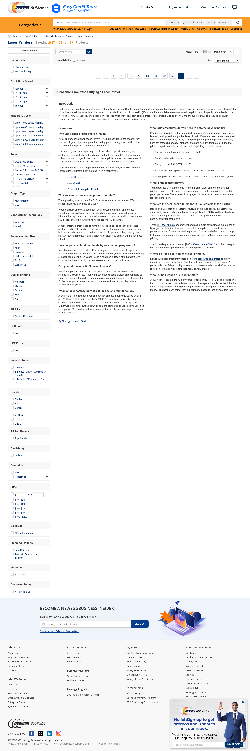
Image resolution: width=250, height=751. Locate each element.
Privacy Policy (41, 743)
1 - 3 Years (20, 574)
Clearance (202, 28)
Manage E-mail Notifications (140, 679)
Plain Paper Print (24, 256)
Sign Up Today (234, 744)
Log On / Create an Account (140, 653)
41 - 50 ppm (21, 101)
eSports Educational (196, 696)
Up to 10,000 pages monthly (30, 135)
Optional (19, 290)
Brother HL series (75, 177)
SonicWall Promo (219, 28)
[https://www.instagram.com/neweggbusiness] (58, 733)
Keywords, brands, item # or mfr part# (88, 22)
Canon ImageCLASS (204, 244)
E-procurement (193, 679)
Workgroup (20, 264)
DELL (18, 423)
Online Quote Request (197, 683)
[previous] (106, 76)
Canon (18, 407)
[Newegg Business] (27, 723)
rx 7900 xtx (224, 22)
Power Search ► (29, 50)
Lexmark (19, 419)
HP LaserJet (21, 183)
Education (13, 684)
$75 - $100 (20, 512)
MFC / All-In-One (24, 243)
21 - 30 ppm (21, 92)
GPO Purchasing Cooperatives (142, 702)
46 (114, 75)
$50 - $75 (20, 508)
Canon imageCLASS (26, 174)
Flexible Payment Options (199, 657)
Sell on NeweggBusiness (79, 676)
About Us (13, 653)
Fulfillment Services (77, 680)
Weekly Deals (188, 28)
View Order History (136, 661)
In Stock (19, 455)
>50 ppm (19, 105)
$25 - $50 (20, 503)
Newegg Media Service (197, 692)
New (17, 472)
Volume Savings (23, 71)
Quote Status (133, 666)
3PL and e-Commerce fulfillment (83, 694)
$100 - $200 (21, 516)
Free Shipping (22, 550)
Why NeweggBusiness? (19, 657)
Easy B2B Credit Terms (121, 28)
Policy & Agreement (18, 743)
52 (164, 75)
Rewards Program (195, 670)
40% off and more (24, 533)
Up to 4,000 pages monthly (29, 127)
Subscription (192, 687)
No (16, 298)
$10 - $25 (20, 499)
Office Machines (52, 36)
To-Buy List (191, 661)
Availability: (65, 60)
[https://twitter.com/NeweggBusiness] (40, 733)
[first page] (98, 76)
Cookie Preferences (109, 743)
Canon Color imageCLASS (29, 170)
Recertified (20, 476)
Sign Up (140, 624)
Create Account (151, 7)
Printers (69, 36)
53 (172, 75)
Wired (18, 226)
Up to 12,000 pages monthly (30, 139)
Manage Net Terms (136, 670)
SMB (17, 260)
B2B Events (141, 28)
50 (147, 75)
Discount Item (22, 67)
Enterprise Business (18, 702)
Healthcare (13, 689)
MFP (17, 247)
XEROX (19, 415)
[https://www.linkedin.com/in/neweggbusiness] (49, 733)
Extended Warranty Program (141, 697)
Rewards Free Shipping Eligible (27, 556)
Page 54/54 (220, 51)
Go (89, 51)
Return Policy (74, 661)
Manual (19, 286)
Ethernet (19, 367)
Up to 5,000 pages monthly (29, 131)
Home (15, 36)
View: (188, 51)
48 (130, 75)
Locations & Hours (17, 666)
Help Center (73, 657)
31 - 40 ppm (21, 97)
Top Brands (21, 438)
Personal (19, 252)
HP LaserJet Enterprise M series (83, 189)
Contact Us (236, 28)
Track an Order (134, 657)
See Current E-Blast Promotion (59, 631)
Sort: (210, 60)
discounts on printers (209, 258)
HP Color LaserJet (24, 178)
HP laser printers (166, 224)
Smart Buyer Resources (20, 661)
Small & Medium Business (21, 697)
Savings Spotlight (194, 666)
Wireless (19, 222)
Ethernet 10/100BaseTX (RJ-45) (30, 380)
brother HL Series (24, 161)
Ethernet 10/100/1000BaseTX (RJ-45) (30, 373)
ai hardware (172, 22)
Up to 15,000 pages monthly (30, 144)
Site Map (190, 674)
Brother (19, 399)
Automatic (20, 281)
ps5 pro (211, 22)
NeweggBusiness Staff (74, 321)
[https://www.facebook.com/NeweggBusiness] (31, 733)
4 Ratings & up (23, 591)
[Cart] (234, 7)
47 (122, 75)
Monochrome (22, 200)
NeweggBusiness (24, 316)
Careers (12, 670)
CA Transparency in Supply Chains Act (73, 743)
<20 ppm (19, 88)
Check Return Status (136, 674)
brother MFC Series (25, 166)
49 (139, 75)
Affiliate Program (135, 693)
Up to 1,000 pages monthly (29, 122)
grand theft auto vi (192, 22)
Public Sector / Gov (17, 693)
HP (16, 403)
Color (17, 205)
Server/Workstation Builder (163, 28)
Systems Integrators (18, 706)
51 (156, 75)
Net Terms (191, 653)
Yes (17, 294)
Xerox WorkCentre (75, 183)
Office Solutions (31, 36)
